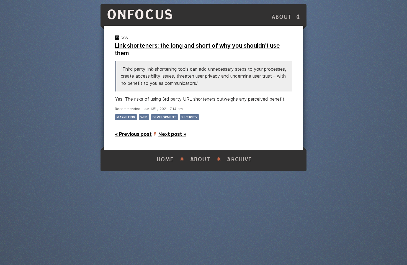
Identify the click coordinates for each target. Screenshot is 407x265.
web (144, 117)
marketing (126, 117)
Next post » (172, 134)
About (282, 17)
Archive (239, 159)
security (189, 117)
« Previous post (133, 134)
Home (165, 159)
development (164, 117)
